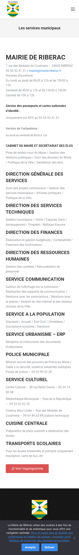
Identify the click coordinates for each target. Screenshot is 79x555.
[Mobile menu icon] (73, 9)
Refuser (49, 547)
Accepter (30, 547)
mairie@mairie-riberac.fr (45, 71)
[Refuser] (74, 538)
